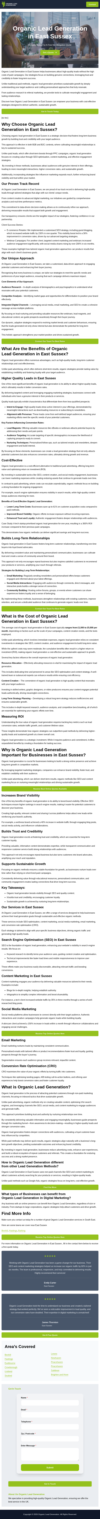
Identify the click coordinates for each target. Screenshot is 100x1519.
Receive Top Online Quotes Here (50, 1034)
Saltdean (55, 1370)
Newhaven (56, 1358)
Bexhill (5, 1231)
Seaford (8, 1376)
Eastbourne (10, 1363)
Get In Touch (50, 1484)
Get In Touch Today (50, 111)
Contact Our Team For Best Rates (50, 341)
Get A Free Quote (50, 1335)
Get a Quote (48, 52)
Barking (21, 1231)
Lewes (54, 1354)
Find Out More (50, 1187)
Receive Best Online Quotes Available (50, 789)
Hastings (13, 1231)
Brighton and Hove (59, 1375)
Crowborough (11, 1367)
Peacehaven (57, 1362)
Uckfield (8, 1371)
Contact (92, 4)
